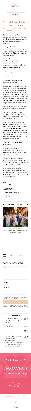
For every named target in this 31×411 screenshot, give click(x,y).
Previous (3, 204)
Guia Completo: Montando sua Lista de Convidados (15, 232)
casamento (8, 196)
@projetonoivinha (16, 373)
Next (27, 204)
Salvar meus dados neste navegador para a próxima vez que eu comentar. (15, 298)
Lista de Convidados (9, 28)
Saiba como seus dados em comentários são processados (15, 307)
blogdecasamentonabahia (12, 192)
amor (10, 184)
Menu (16, 14)
